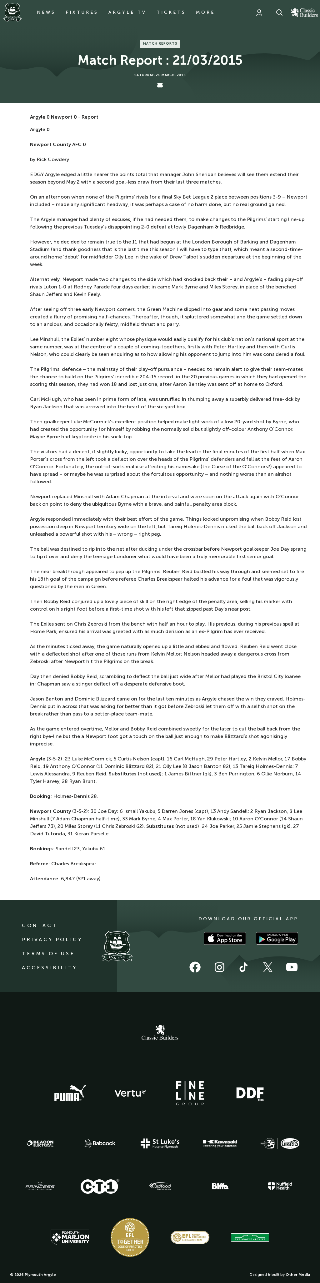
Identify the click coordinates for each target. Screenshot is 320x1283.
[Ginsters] (280, 1143)
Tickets (171, 12)
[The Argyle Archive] (250, 1237)
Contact (39, 925)
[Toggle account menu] (259, 12)
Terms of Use (48, 953)
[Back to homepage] (12, 12)
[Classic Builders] (160, 1033)
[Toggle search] (279, 12)
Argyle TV (127, 12)
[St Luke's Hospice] (160, 1143)
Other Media (298, 1274)
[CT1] (100, 1186)
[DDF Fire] (250, 1093)
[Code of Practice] (130, 1237)
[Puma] (70, 1093)
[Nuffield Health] (280, 1186)
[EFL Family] (190, 1237)
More (205, 12)
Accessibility (49, 968)
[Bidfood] (160, 1186)
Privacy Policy (52, 939)
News (46, 12)
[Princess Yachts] (40, 1186)
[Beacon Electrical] (40, 1143)
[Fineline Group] (190, 1093)
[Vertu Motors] (130, 1093)
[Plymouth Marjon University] (70, 1237)
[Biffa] (220, 1186)
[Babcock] (100, 1143)
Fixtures (82, 12)
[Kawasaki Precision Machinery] (220, 1143)
